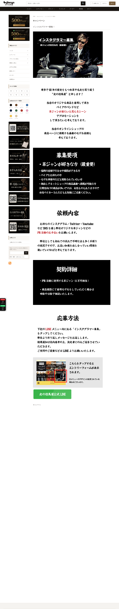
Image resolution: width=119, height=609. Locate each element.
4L (16, 94)
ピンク (27, 112)
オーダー (72, 8)
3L (11, 94)
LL (27, 91)
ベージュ (16, 118)
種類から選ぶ (12, 63)
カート (112, 3)
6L (27, 94)
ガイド (89, 8)
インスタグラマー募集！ (44, 27)
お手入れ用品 (12, 67)
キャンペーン (40, 16)
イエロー (11, 118)
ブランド (50, 8)
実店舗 (81, 8)
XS (11, 91)
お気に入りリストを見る (16, 242)
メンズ (28, 8)
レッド (21, 112)
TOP (34, 16)
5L (21, 94)
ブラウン (16, 107)
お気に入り (96, 3)
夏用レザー (12, 71)
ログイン (105, 3)
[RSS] (10, 263)
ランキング (62, 8)
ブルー (27, 107)
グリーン (16, 112)
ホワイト (21, 107)
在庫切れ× (12, 79)
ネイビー (11, 112)
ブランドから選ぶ (14, 58)
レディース (39, 8)
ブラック (11, 107)
